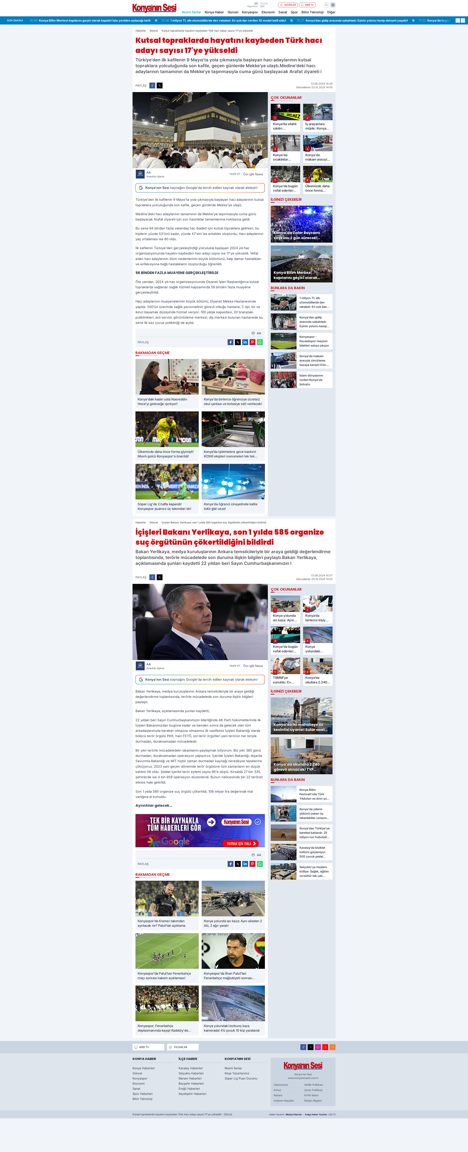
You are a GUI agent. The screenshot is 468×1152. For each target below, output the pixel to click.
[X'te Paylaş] (160, 85)
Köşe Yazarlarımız (237, 1073)
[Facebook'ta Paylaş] (152, 85)
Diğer (331, 12)
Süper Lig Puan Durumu (241, 1078)
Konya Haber (214, 12)
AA (155, 174)
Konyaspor (250, 12)
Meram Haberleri (190, 1078)
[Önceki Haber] (458, 20)
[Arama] (326, 5)
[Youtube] (325, 1047)
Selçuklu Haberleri (191, 1073)
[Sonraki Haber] (463, 20)
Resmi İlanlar (233, 1068)
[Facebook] (303, 1047)
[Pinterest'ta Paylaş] (252, 342)
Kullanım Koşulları (284, 1100)
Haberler (140, 30)
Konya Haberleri (144, 1068)
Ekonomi (268, 12)
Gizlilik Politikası (313, 1084)
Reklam (278, 1095)
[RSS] (332, 1047)
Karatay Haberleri (191, 1068)
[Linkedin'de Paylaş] (245, 342)
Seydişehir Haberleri (192, 1094)
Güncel (233, 12)
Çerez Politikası (313, 1090)
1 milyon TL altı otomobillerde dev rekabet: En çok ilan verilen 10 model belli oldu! (92, 20)
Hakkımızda (281, 1084)
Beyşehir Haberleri (191, 1083)
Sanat (282, 12)
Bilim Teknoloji (312, 12)
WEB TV (309, 4)
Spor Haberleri (143, 1094)
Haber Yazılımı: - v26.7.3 (302, 1114)
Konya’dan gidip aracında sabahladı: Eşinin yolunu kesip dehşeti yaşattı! (220, 20)
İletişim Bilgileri (313, 1100)
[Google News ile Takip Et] (253, 174)
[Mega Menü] (332, 4)
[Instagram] (318, 1047)
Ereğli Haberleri (189, 1088)
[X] (311, 1047)
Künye (277, 1090)
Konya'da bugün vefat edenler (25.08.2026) (323, 20)
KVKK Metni (311, 1095)
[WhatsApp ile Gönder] (260, 342)
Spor (294, 12)
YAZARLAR (290, 4)
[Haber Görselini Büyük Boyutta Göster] (200, 130)
